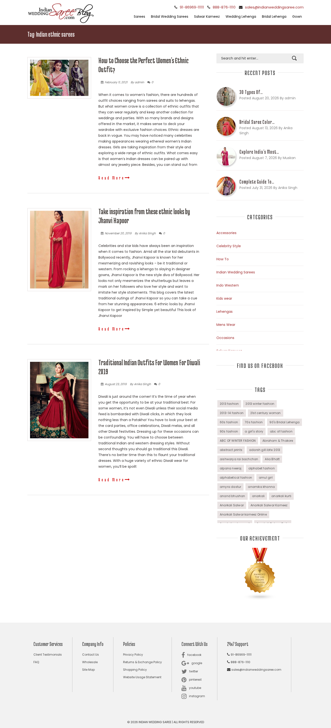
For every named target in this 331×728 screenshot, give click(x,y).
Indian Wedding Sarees (235, 272)
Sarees (139, 16)
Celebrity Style (228, 246)
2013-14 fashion (232, 413)
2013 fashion (229, 404)
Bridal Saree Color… (257, 122)
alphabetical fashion (236, 477)
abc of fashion (281, 431)
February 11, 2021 (116, 82)
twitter (193, 671)
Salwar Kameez (207, 16)
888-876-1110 (224, 7)
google (196, 663)
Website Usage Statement (142, 677)
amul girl (266, 477)
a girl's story (254, 431)
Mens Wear (225, 324)
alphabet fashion (261, 468)
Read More (111, 177)
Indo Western (227, 285)
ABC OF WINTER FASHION (238, 441)
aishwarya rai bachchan (239, 459)
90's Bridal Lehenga (284, 422)
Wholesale (90, 662)
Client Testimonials (47, 654)
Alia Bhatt (272, 459)
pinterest (195, 679)
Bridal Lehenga (274, 16)
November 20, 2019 (118, 233)
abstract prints (231, 450)
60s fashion (229, 422)
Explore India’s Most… (259, 152)
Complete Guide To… (256, 182)
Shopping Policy (135, 670)
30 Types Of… (251, 92)
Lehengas (224, 311)
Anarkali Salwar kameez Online (243, 514)
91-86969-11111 (192, 7)
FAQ (36, 662)
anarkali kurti (281, 496)
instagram (197, 696)
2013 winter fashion (259, 404)
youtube (195, 688)
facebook (194, 655)
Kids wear (224, 298)
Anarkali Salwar (232, 505)
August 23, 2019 (116, 384)
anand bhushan (232, 496)
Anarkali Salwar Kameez (269, 505)
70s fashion (254, 422)
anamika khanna (261, 487)
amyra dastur (230, 487)
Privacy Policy (133, 654)
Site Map (88, 670)
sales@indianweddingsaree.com (274, 7)
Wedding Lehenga (241, 16)
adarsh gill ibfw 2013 (264, 450)
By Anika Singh (145, 233)
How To (222, 259)
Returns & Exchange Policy (142, 662)
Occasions (225, 337)
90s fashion (229, 431)
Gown (297, 16)
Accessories (226, 232)
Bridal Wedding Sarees (169, 16)
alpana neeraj (231, 468)
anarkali (258, 496)
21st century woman (265, 413)
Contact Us (90, 654)
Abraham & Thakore (277, 441)
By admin (137, 82)
